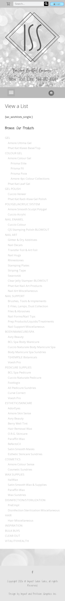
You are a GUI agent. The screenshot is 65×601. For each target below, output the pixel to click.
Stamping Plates (18, 265)
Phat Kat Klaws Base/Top (24, 148)
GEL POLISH (13, 189)
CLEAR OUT (12, 536)
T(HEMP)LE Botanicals (22, 357)
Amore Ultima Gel (20, 143)
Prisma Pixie (19, 173)
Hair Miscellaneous (20, 520)
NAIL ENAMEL (14, 219)
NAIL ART (11, 235)
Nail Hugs (14, 255)
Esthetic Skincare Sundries (25, 454)
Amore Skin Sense (19, 413)
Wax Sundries (17, 495)
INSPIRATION (13, 525)
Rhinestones (16, 260)
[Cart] (8, 4)
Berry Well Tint (18, 423)
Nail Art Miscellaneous (23, 291)
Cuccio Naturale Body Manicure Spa (32, 347)
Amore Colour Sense (21, 464)
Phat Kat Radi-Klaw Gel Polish (27, 199)
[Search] (46, 4)
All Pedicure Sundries (22, 388)
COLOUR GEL (13, 153)
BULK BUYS (12, 531)
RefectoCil (14, 444)
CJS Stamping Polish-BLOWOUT (28, 230)
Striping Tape (17, 270)
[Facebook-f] (32, 572)
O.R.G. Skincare (18, 434)
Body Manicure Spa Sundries (27, 352)
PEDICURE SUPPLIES (18, 367)
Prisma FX (17, 168)
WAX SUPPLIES (14, 474)
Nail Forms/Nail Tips (21, 316)
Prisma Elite (18, 163)
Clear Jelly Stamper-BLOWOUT (28, 281)
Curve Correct (17, 393)
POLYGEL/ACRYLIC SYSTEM (22, 204)
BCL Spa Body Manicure (23, 342)
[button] (11, 92)
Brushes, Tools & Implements (27, 301)
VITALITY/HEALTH (17, 541)
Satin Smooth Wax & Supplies (27, 485)
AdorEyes (14, 408)
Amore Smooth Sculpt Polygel (27, 209)
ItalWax (13, 480)
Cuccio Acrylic (17, 214)
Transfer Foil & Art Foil (23, 250)
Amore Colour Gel (19, 158)
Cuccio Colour (17, 224)
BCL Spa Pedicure (19, 372)
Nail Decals (15, 245)
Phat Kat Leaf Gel (19, 184)
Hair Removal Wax (20, 429)
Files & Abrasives (19, 311)
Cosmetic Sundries (20, 469)
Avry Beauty (16, 337)
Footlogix (14, 383)
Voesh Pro (14, 362)
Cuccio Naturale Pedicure (24, 378)
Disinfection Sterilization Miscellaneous (34, 510)
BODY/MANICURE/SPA (19, 332)
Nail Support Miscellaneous (26, 327)
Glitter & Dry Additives (22, 240)
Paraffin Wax (16, 439)
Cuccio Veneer (17, 194)
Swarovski (14, 276)
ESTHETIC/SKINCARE (18, 403)
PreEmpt (13, 505)
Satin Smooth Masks (21, 449)
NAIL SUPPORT (15, 296)
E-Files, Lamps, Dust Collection (28, 306)
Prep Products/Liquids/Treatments (31, 321)
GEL (7, 138)
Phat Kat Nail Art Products (25, 286)
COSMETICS (12, 459)
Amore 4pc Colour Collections (30, 178)
